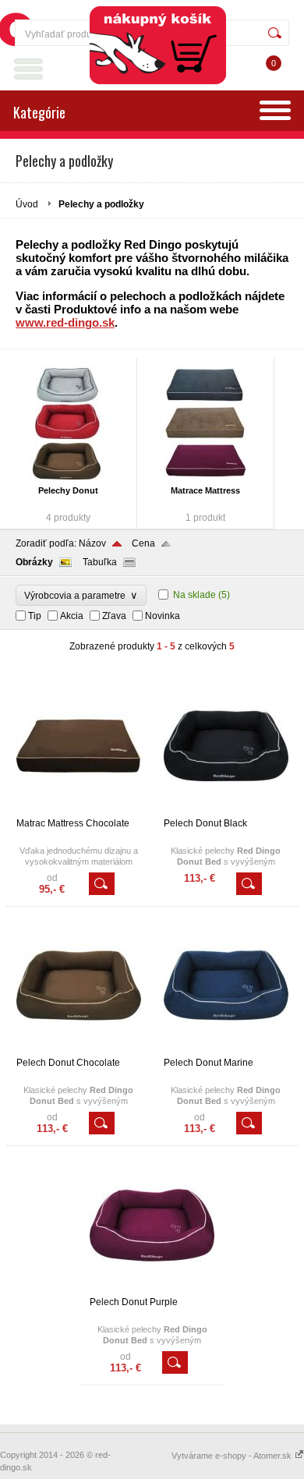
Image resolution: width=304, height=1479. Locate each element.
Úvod (27, 204)
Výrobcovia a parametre (81, 595)
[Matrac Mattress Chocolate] (78, 810)
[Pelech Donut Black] (226, 810)
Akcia (71, 615)
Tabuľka (100, 562)
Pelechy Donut (68, 490)
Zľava (114, 615)
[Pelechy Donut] (68, 423)
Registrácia (261, 15)
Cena (143, 543)
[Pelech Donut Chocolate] (78, 1050)
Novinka (162, 615)
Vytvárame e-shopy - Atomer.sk (232, 1455)
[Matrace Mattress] (205, 423)
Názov (92, 543)
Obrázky (34, 562)
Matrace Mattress (205, 490)
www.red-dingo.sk (65, 322)
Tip (34, 615)
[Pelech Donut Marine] (226, 1050)
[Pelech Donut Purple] (152, 1289)
